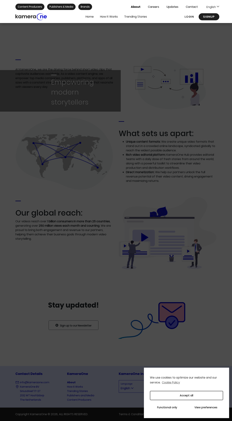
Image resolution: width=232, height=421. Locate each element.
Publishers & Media (61, 7)
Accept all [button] (186, 395)
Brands (85, 7)
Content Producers (30, 7)
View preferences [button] (205, 407)
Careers (153, 7)
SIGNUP (209, 17)
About (135, 7)
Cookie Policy (171, 382)
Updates (172, 7)
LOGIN (189, 17)
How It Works (109, 17)
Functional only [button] (167, 407)
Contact (192, 7)
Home (90, 17)
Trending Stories (135, 17)
